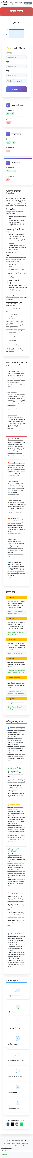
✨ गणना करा (16, 89)
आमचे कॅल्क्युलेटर (12, 3)
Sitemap (18, 1143)
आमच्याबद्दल (21, 2)
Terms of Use (25, 1143)
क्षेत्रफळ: (9, 53)
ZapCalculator (5, 3)
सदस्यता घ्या (5, 1154)
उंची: (7, 71)
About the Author (11, 1143)
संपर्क (4, 1143)
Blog (16, 2)
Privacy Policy (12, 1145)
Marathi (27, 3)
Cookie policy (20, 1145)
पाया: (7, 62)
